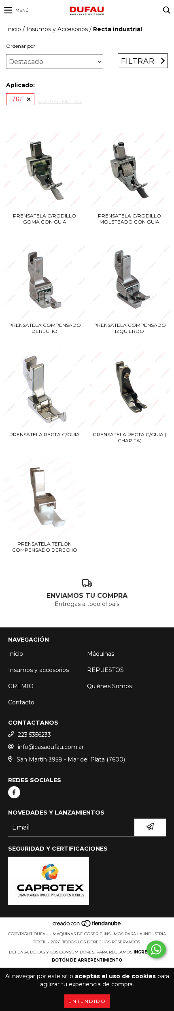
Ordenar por (20, 46)
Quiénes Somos (109, 686)
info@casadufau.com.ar (51, 747)
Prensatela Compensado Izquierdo (129, 328)
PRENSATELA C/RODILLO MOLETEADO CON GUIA (129, 219)
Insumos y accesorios (38, 670)
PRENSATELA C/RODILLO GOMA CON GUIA (44, 219)
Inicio (13, 29)
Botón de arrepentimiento (87, 960)
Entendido (87, 1001)
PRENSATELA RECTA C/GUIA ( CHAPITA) (129, 437)
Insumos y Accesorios (57, 29)
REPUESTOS (105, 670)
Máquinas (100, 653)
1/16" (17, 99)
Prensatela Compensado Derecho (44, 328)
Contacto (21, 702)
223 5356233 (34, 734)
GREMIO (21, 686)
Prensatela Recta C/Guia (44, 434)
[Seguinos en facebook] (14, 792)
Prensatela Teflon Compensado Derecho (44, 547)
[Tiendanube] (87, 925)
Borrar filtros (60, 101)
